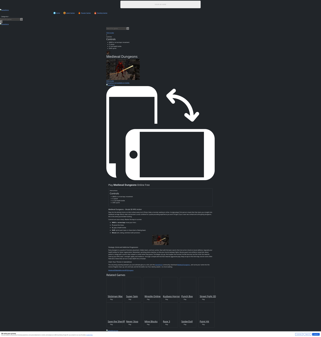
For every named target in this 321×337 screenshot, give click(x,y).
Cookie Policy (89, 335)
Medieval (111, 270)
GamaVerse (158, 265)
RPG (126, 270)
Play (111, 299)
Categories (4, 16)
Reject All (307, 334)
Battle (117, 270)
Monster (122, 270)
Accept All (316, 334)
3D (115, 270)
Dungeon (130, 270)
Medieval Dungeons (183, 265)
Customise (299, 334)
